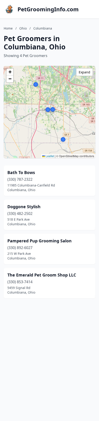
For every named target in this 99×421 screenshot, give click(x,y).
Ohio (23, 28)
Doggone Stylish (24, 206)
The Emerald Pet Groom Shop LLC (41, 275)
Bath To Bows (21, 172)
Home (8, 28)
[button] (35, 84)
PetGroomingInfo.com (48, 9)
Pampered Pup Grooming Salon (39, 241)
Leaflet (49, 156)
